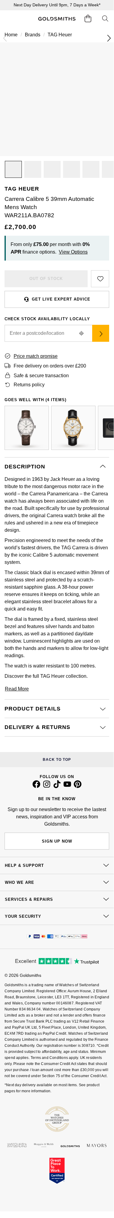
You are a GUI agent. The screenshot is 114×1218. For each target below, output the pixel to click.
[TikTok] (57, 786)
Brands (32, 34)
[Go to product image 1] (13, 169)
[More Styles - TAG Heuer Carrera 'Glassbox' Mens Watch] (73, 428)
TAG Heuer (60, 34)
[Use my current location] (81, 333)
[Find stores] (100, 333)
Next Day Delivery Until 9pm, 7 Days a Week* (57, 4)
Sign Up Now (57, 841)
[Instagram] (47, 786)
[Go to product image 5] (90, 169)
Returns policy (29, 384)
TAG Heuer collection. (64, 676)
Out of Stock (46, 278)
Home (11, 34)
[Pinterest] (77, 786)
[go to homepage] (56, 19)
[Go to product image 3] (52, 169)
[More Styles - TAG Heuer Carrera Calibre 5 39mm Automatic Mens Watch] (27, 428)
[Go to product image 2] (32, 169)
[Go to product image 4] (71, 169)
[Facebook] (36, 786)
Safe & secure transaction (41, 375)
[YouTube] (67, 786)
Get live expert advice (61, 299)
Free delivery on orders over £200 (50, 365)
